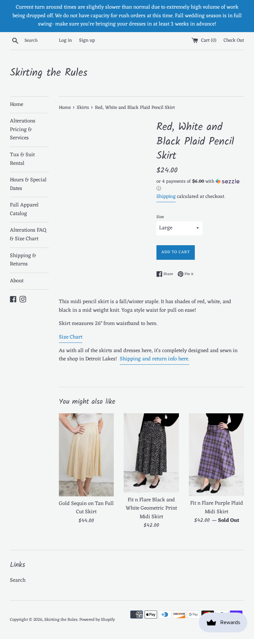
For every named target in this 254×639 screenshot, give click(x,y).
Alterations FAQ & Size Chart (28, 235)
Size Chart (70, 337)
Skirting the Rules (48, 73)
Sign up (87, 40)
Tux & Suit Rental (22, 159)
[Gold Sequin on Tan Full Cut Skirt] (86, 454)
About (16, 281)
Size (160, 217)
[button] (200, 185)
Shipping (166, 196)
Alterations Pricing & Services (22, 129)
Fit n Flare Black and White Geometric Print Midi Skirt (151, 508)
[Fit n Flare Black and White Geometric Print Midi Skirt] (151, 452)
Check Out (234, 40)
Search (17, 580)
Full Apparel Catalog (24, 209)
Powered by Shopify (97, 619)
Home (16, 104)
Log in (65, 40)
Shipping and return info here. (154, 359)
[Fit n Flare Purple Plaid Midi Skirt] (216, 454)
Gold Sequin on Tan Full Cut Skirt (86, 508)
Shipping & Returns (23, 260)
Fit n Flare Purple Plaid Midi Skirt (216, 508)
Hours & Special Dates (28, 184)
